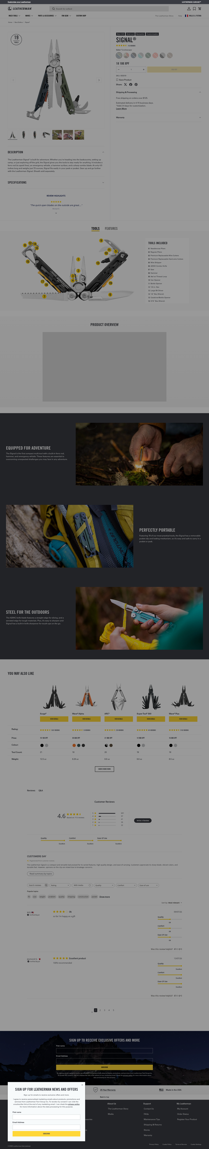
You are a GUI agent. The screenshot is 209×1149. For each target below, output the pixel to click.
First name (17, 1112)
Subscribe (46, 1134)
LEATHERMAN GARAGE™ (191, 2)
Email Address (18, 1122)
